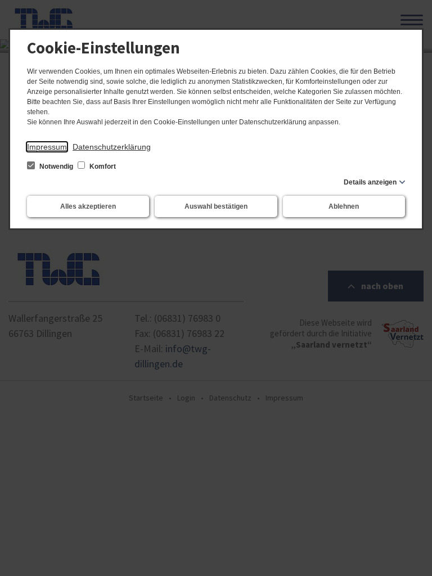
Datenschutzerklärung (112, 146)
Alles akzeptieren (88, 206)
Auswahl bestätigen (216, 206)
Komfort (102, 166)
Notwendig (56, 166)
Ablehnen (343, 206)
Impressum (47, 146)
